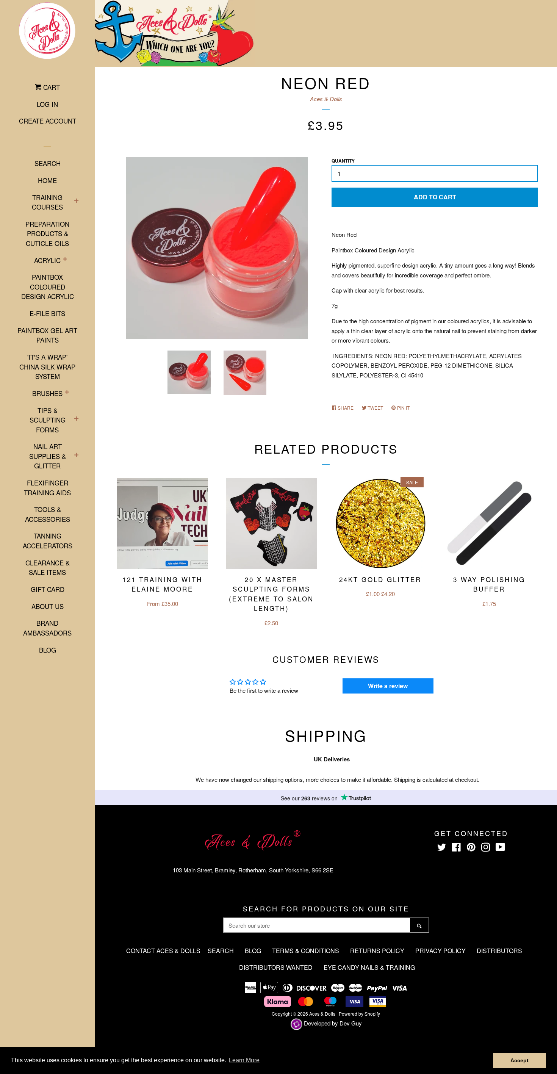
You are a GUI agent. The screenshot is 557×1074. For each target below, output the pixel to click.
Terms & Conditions (305, 950)
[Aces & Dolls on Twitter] (441, 848)
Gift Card (47, 589)
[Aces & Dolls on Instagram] (485, 848)
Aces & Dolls (326, 99)
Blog (47, 649)
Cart (50, 87)
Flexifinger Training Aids (47, 487)
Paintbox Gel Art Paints (47, 335)
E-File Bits (47, 313)
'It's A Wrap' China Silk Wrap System (47, 366)
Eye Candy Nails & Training (369, 967)
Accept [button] (519, 1060)
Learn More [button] (244, 1060)
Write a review (388, 685)
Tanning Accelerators (47, 540)
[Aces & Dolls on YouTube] (500, 848)
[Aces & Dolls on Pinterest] (471, 848)
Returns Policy (377, 950)
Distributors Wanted (276, 967)
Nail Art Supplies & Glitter (47, 455)
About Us (47, 606)
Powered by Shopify (359, 1013)
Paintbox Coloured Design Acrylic (47, 286)
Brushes (47, 393)
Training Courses (47, 202)
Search (47, 163)
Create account (47, 120)
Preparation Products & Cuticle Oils (47, 233)
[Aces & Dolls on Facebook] (456, 848)
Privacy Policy (440, 950)
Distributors (499, 950)
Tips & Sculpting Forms (48, 419)
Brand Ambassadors (47, 627)
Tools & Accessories (47, 514)
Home (47, 180)
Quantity (343, 160)
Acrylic (47, 260)
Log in (47, 104)
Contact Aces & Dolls (163, 950)
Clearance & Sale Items (47, 567)
